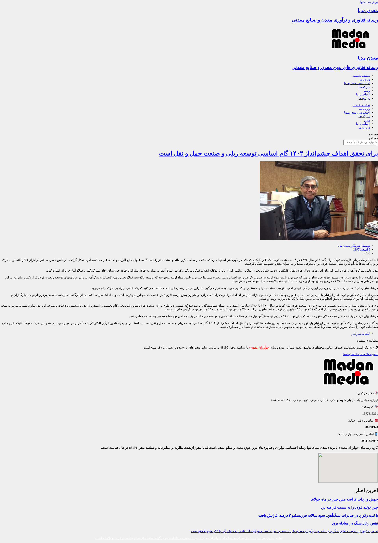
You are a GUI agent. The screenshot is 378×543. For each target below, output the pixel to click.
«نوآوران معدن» (259, 347)
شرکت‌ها (364, 87)
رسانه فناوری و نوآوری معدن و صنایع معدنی (335, 19)
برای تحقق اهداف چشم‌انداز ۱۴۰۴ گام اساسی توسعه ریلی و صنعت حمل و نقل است (268, 153)
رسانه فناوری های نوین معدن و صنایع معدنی (335, 67)
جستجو (373, 134)
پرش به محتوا (369, 2)
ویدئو (367, 90)
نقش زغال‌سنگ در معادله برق (355, 523)
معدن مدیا (368, 10)
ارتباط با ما (363, 94)
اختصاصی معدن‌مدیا (357, 83)
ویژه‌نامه (364, 79)
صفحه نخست (361, 75)
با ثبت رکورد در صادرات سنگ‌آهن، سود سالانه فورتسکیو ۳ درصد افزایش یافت (318, 515)
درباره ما (364, 98)
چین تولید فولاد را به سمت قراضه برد (349, 507)
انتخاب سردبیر (361, 333)
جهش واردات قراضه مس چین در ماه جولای (344, 499)
